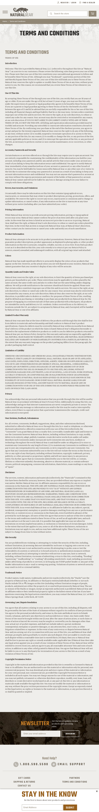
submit (70, 808)
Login (73, 2)
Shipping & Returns (24, 782)
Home (5, 21)
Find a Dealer (89, 2)
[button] (97, 791)
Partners (74, 778)
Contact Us (24, 786)
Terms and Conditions (17, 21)
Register (65, 2)
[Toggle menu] (5, 12)
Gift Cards (24, 778)
